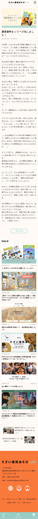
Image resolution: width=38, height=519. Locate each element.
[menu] (35, 2)
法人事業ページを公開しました (12, 386)
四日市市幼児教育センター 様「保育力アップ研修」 (12, 440)
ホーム (4, 499)
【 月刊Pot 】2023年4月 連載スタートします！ (18, 268)
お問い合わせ (26, 502)
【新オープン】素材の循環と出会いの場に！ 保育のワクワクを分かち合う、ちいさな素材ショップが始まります (19, 298)
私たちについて (12, 499)
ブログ (19, 502)
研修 (19, 499)
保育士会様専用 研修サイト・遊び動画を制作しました (19, 328)
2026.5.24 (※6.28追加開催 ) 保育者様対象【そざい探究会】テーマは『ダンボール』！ (19, 358)
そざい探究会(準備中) (29, 499)
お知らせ (14, 38)
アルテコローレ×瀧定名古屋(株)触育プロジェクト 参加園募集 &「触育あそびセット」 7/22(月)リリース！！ (19, 416)
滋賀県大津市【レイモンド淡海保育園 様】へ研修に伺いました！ (25, 430)
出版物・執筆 (11, 502)
